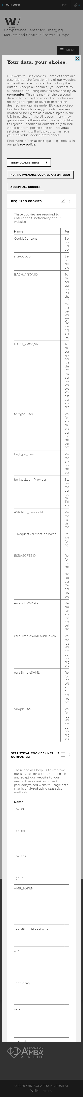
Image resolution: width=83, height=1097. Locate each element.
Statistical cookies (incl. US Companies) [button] (35, 754)
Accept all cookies (25, 186)
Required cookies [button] (26, 201)
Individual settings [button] (25, 162)
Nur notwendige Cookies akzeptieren (40, 174)
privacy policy (24, 144)
